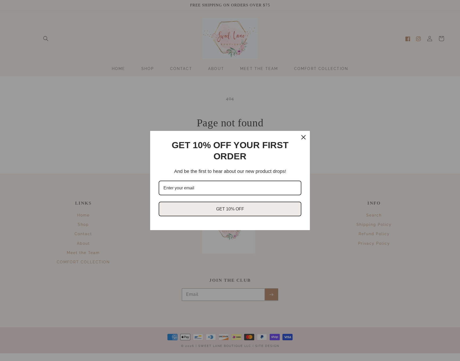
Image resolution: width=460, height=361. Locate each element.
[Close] (303, 137)
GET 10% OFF (230, 209)
